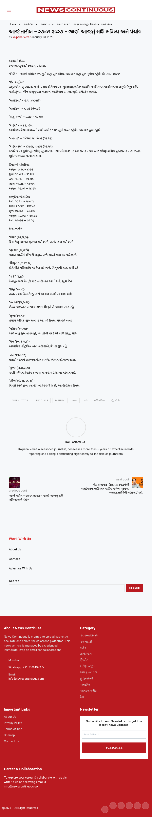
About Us (15, 549)
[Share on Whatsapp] (44, 50)
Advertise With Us (20, 568)
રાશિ (85, 400)
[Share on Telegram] (53, 50)
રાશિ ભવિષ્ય (99, 400)
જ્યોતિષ (28, 24)
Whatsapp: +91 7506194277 (26, 667)
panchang (42, 400)
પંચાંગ (74, 400)
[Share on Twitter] (34, 50)
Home (12, 24)
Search (14, 581)
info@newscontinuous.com (26, 678)
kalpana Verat (22, 37)
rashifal (60, 400)
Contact (14, 559)
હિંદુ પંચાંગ (116, 400)
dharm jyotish (20, 400)
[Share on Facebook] (24, 50)
